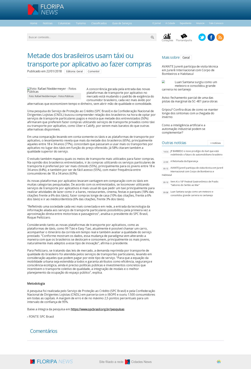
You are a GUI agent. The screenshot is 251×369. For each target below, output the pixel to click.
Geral (186, 57)
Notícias (48, 23)
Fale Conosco (216, 23)
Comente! (93, 71)
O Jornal (156, 23)
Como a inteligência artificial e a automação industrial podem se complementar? (183, 128)
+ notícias (215, 143)
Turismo (81, 23)
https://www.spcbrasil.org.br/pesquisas (97, 309)
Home (33, 23)
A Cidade (170, 23)
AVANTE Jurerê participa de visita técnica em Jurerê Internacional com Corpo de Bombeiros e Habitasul (190, 70)
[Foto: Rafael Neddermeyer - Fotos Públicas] (54, 92)
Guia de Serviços (122, 23)
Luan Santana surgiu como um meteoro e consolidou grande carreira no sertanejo (189, 85)
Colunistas (64, 23)
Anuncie (200, 23)
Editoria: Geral (74, 71)
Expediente (185, 23)
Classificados (99, 23)
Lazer (33, 30)
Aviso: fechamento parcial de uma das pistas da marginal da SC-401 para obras (190, 99)
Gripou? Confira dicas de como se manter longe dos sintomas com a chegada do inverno (190, 113)
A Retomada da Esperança (184, 161)
